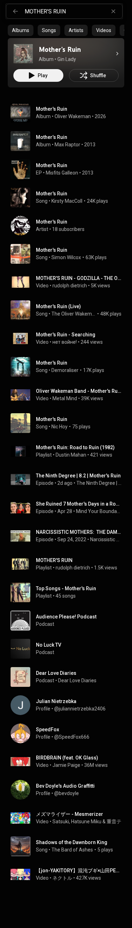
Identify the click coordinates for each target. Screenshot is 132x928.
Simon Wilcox (66, 257)
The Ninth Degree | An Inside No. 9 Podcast (99, 483)
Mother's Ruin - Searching (65, 334)
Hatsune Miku (86, 821)
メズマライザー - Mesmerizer (69, 814)
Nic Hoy (59, 426)
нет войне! (64, 342)
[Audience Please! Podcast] (69, 620)
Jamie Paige (66, 765)
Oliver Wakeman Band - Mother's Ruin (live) (79, 391)
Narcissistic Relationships (106, 539)
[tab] (20, 30)
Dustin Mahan (71, 455)
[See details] (117, 53)
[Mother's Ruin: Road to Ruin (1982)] (69, 451)
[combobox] (73, 11)
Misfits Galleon (62, 173)
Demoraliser (64, 370)
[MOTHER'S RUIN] (69, 564)
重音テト (116, 821)
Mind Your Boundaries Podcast (99, 511)
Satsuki (60, 821)
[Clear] (113, 11)
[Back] (15, 11)
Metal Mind (64, 398)
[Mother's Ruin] (23, 53)
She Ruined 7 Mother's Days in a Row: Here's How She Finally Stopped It (79, 504)
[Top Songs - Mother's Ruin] (69, 592)
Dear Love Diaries (77, 680)
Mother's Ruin (51, 193)
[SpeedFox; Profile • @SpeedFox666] (69, 733)
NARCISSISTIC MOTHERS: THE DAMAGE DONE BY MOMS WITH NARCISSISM (79, 532)
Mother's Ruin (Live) (58, 306)
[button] (23, 53)
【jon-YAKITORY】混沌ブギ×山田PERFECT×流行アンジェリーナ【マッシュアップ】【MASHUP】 (79, 870)
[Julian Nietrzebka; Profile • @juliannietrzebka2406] (69, 705)
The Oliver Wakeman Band (73, 314)
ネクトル (62, 878)
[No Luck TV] (69, 649)
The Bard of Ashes (72, 850)
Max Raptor (67, 144)
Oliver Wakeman (73, 116)
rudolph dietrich (69, 285)
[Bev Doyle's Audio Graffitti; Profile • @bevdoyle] (69, 790)
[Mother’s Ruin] (69, 141)
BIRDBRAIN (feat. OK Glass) (67, 758)
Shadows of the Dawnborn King (71, 842)
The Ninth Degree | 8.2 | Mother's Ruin (78, 475)
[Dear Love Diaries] (69, 677)
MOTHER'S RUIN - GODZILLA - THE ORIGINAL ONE (79, 278)
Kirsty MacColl (66, 201)
